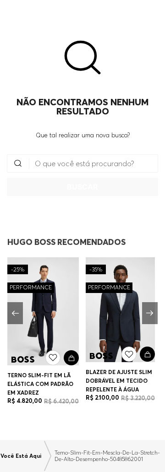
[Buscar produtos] (82, 187)
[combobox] (82, 175)
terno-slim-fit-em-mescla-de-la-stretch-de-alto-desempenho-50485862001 (107, 456)
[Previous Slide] (15, 313)
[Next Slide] (150, 313)
